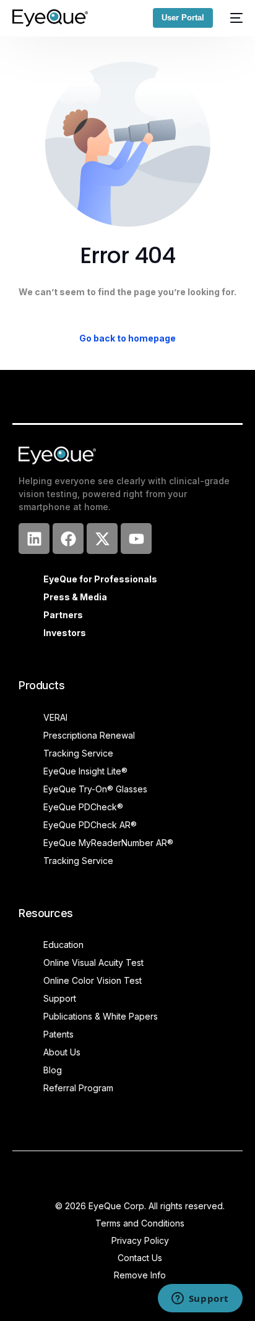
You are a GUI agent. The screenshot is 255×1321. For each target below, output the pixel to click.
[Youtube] (136, 538)
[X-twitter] (102, 538)
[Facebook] (68, 538)
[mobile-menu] (234, 18)
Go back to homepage (127, 338)
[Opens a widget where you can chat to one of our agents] (200, 1299)
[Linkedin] (34, 538)
